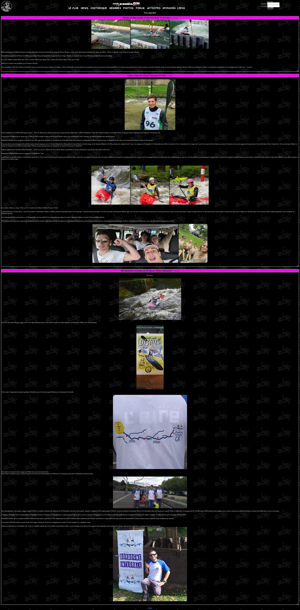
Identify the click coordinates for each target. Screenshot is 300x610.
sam (298, 70)
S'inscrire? (270, 9)
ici (153, 275)
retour (150, 608)
